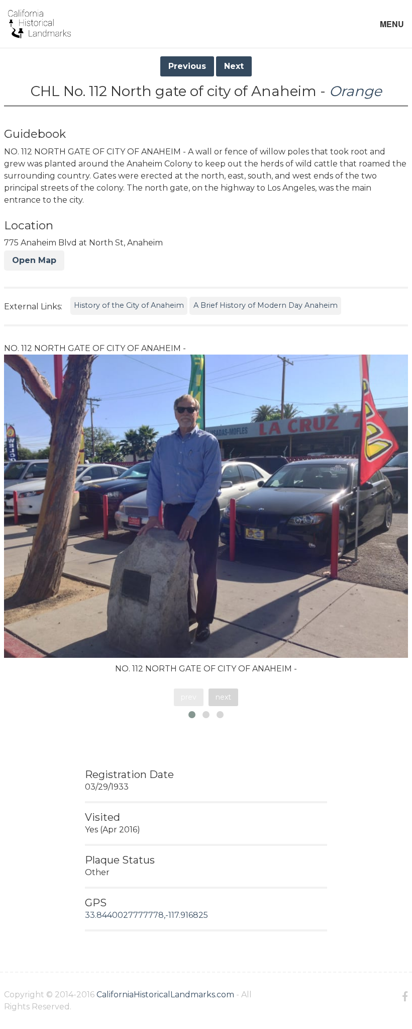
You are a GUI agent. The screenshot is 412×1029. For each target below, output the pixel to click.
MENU (392, 24)
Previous (187, 66)
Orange (355, 91)
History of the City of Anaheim (129, 305)
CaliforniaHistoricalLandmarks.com (165, 994)
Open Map (34, 260)
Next (234, 66)
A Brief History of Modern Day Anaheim (265, 305)
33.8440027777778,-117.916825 (146, 915)
